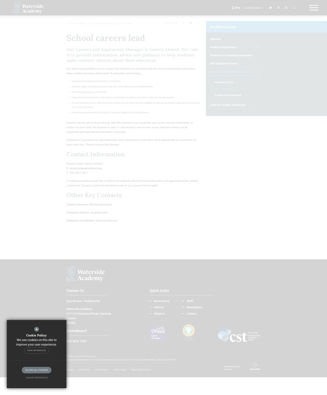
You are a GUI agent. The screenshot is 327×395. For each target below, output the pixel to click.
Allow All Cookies (36, 370)
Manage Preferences (37, 377)
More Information (36, 350)
